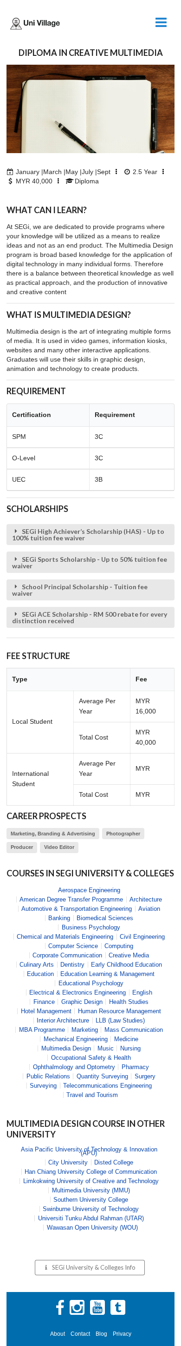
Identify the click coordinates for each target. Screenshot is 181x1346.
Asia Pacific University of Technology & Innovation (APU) (89, 1151)
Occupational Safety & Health (91, 1057)
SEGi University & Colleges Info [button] (94, 1267)
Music (105, 1048)
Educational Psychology (90, 983)
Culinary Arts (36, 964)
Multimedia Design (66, 1048)
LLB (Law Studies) (120, 1020)
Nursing (130, 1048)
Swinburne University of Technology (91, 1208)
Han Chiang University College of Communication (91, 1171)
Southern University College (90, 1199)
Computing (118, 945)
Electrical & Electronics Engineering (77, 992)
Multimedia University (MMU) (91, 1190)
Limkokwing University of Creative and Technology (91, 1181)
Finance (44, 1001)
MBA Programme (42, 1029)
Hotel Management (46, 1011)
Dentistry (72, 964)
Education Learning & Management (107, 973)
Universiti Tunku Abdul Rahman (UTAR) (91, 1218)
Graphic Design (82, 1001)
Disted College (113, 1162)
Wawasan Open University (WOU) (92, 1227)
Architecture (145, 899)
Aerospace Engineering (89, 890)
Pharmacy (135, 1066)
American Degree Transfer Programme (71, 899)
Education (40, 973)
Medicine (126, 1039)
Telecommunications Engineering (107, 1085)
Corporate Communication (67, 955)
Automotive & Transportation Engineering (76, 908)
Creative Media (129, 955)
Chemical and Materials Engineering (65, 936)
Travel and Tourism (92, 1094)
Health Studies (129, 1001)
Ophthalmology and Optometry (74, 1066)
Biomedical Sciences (105, 918)
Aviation (149, 908)
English (142, 992)
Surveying (43, 1085)
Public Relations (48, 1076)
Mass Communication (133, 1029)
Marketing (84, 1029)
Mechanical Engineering (76, 1039)
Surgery (145, 1076)
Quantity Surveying (102, 1076)
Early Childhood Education (126, 964)
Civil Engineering (142, 936)
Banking (59, 918)
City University (68, 1162)
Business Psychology (91, 927)
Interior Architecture (63, 1020)
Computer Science (73, 945)
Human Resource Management (119, 1011)
